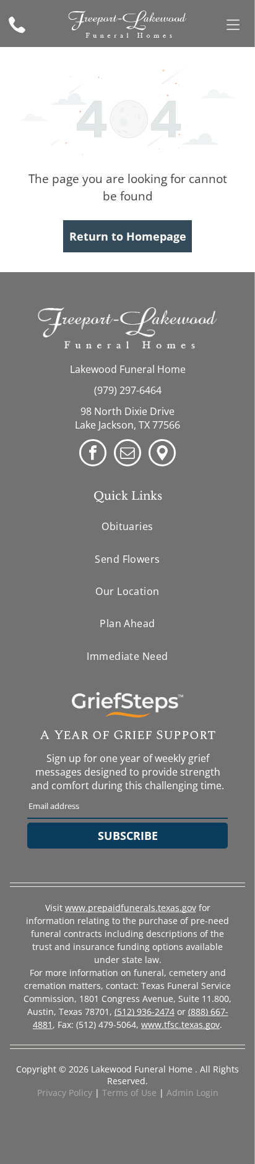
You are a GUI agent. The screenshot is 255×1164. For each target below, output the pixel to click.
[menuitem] (127, 526)
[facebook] (92, 454)
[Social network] (162, 454)
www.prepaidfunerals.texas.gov (130, 908)
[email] (127, 454)
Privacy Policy (64, 1092)
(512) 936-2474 (145, 1011)
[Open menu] (233, 24)
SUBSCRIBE (128, 835)
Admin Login (192, 1092)
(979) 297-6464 (128, 390)
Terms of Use (129, 1092)
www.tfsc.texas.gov (180, 1024)
